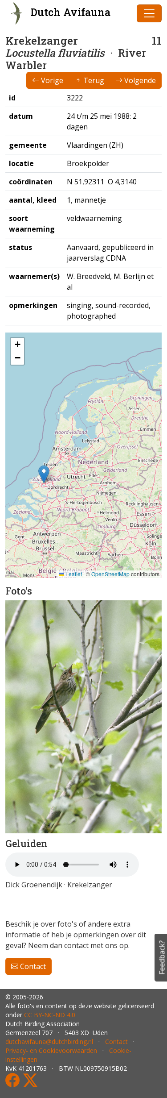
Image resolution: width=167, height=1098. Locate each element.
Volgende (139, 80)
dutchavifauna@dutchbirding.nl (49, 1041)
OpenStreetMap (110, 574)
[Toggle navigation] (149, 13)
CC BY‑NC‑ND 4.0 (49, 1015)
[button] (43, 474)
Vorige (51, 80)
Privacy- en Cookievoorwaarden (51, 1050)
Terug (92, 80)
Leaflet (73, 574)
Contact (32, 966)
